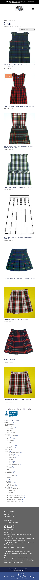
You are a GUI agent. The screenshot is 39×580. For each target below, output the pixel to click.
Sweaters (9, 477)
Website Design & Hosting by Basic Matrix (23, 577)
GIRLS (6, 451)
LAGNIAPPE (8, 466)
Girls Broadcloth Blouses (13, 452)
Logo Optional (10, 484)
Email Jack (26, 534)
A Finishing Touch (11, 435)
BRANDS (7, 434)
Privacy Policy (13, 569)
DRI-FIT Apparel (8, 423)
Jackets (9, 474)
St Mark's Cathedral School (14, 501)
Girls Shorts (10, 461)
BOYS (6, 426)
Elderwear (9, 442)
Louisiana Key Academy (13, 494)
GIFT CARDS (8, 449)
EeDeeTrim (10, 440)
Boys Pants (10, 429)
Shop (9, 20)
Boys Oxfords (10, 427)
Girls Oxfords (10, 457)
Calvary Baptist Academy (13, 488)
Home (5, 20)
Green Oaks (10, 492)
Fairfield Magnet (11, 490)
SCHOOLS (8, 487)
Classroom (10, 439)
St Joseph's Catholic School (14, 499)
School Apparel (11, 446)
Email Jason (29, 538)
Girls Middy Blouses (12, 456)
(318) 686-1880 (8, 530)
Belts (8, 469)
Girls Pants (10, 459)
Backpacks (10, 467)
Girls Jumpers (10, 454)
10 (28, 409)
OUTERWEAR (8, 473)
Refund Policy (18, 570)
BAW (8, 437)
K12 (8, 444)
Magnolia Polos (11, 486)
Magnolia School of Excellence (15, 496)
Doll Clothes (10, 471)
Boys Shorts (10, 430)
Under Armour (10, 447)
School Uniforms (8, 424)
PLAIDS (7, 479)
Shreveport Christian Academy (15, 497)
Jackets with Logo (11, 476)
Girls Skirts (10, 463)
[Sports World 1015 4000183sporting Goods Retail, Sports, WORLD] (11, 414)
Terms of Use (24, 569)
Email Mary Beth (9, 545)
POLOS (7, 481)
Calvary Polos (10, 482)
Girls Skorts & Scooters (13, 464)
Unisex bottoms (11, 432)
